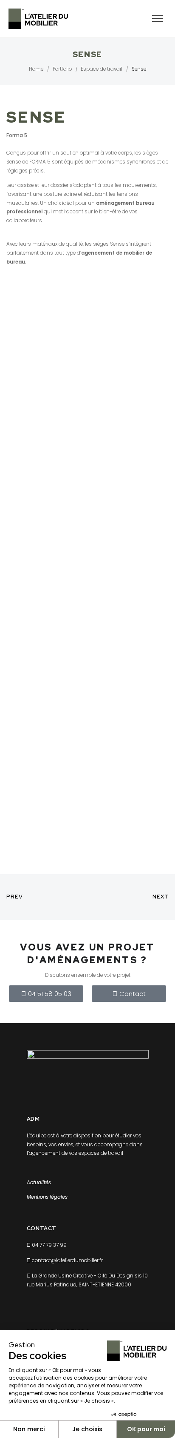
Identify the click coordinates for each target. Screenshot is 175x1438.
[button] (46, 993)
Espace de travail (101, 69)
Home (36, 69)
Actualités (39, 1182)
